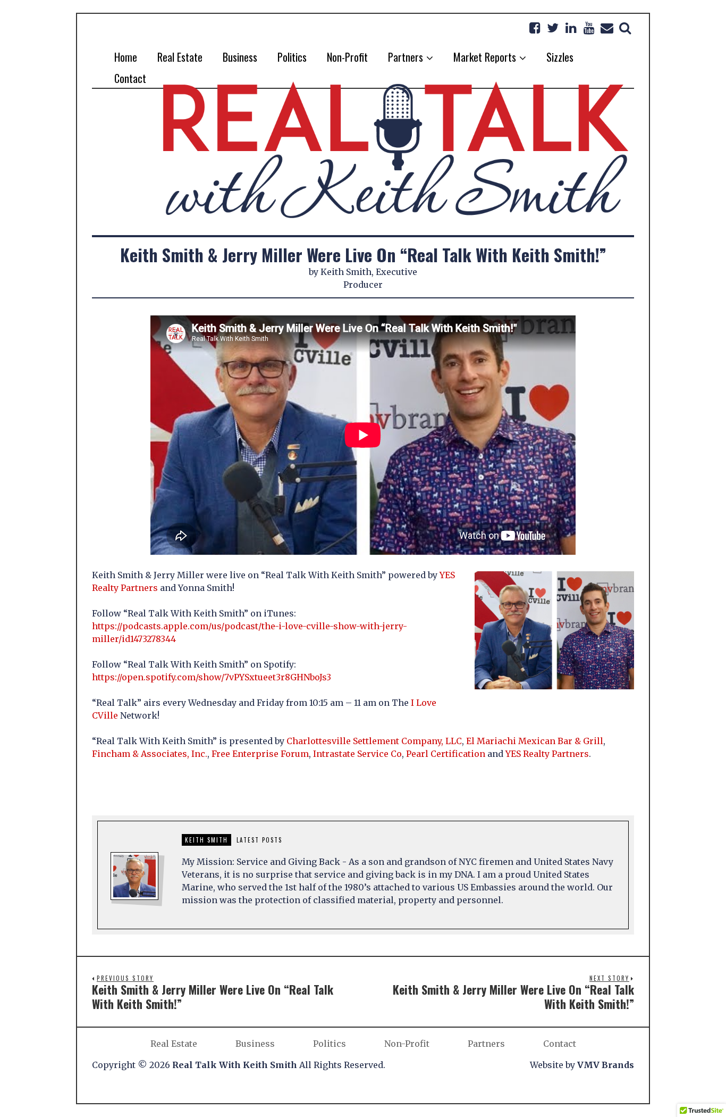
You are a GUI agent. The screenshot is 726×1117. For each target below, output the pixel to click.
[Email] (607, 27)
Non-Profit (406, 1043)
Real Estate (173, 1043)
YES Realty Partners (547, 753)
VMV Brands (605, 1065)
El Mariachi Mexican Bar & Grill (534, 741)
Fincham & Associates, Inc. (149, 753)
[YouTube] (589, 27)
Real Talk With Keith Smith (234, 1065)
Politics (329, 1043)
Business (255, 1043)
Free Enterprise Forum (260, 753)
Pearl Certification (445, 753)
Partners (486, 1043)
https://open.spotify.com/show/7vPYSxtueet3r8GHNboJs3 (211, 677)
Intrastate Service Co (357, 753)
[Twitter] (553, 27)
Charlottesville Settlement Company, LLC (374, 741)
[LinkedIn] (571, 27)
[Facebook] (535, 27)
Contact (559, 1043)
